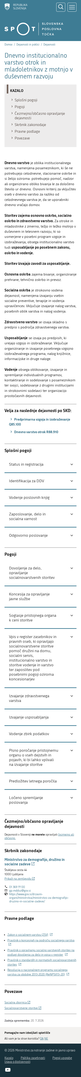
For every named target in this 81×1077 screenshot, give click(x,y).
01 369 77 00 (17, 887)
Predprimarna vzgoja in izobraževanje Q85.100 (39, 422)
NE (46, 1038)
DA (42, 1038)
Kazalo (8, 1058)
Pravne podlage (27, 131)
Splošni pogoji (26, 100)
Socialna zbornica (17, 1002)
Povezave (22, 138)
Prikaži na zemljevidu (19, 878)
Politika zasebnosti (33, 1058)
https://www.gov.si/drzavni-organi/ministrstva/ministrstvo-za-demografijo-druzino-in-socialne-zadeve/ (39, 897)
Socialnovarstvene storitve (22, 1008)
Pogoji (20, 106)
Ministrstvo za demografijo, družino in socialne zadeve (34, 861)
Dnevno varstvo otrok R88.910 (36, 431)
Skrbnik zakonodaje (30, 124)
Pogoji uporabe (62, 1058)
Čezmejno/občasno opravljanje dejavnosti (40, 115)
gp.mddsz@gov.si (20, 890)
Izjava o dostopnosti (17, 1062)
